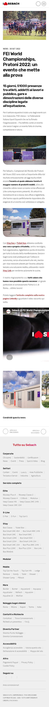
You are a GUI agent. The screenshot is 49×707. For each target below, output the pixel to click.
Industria (24, 475)
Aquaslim (29, 592)
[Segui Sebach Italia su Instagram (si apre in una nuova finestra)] (9, 677)
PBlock (21, 577)
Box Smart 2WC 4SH (11, 531)
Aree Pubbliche (36, 472)
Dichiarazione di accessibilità (15, 651)
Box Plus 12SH (25, 548)
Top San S (23, 516)
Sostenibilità (19, 457)
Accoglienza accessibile (13, 647)
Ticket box (21, 243)
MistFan (19, 595)
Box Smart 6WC (25, 534)
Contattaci (7, 618)
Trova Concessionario (24, 618)
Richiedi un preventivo (12, 621)
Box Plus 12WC (9, 548)
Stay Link (7, 270)
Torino (31, 607)
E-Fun (13, 516)
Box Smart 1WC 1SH (11, 544)
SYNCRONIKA (13, 700)
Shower (32, 574)
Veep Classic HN (10, 501)
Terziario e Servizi (10, 475)
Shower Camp (9, 577)
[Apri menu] (44, 3)
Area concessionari (11, 685)
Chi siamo (7, 457)
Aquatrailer (7, 592)
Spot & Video (32, 461)
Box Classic (7, 527)
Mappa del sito (36, 651)
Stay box (11, 243)
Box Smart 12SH (10, 541)
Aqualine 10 (8, 595)
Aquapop (37, 589)
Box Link (37, 548)
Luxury (24, 472)
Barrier (15, 589)
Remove (6, 574)
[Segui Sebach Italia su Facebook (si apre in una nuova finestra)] (4, 677)
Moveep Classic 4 (10, 498)
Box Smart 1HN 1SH (28, 541)
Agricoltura (35, 475)
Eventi (13, 461)
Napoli (23, 607)
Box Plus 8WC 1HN (31, 544)
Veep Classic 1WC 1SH (12, 505)
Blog (43, 461)
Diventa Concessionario (13, 636)
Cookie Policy (8, 665)
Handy (16, 574)
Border (6, 589)
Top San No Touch (10, 570)
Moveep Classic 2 (26, 494)
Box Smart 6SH (26, 538)
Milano (14, 607)
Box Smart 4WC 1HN (31, 531)
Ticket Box (19, 527)
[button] (43, 398)
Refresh (18, 592)
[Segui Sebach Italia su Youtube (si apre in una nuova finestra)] (14, 677)
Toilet (24, 574)
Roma (5, 607)
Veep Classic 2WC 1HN (29, 501)
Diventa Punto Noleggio (13, 633)
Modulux (34, 498)
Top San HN (27, 570)
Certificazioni (33, 457)
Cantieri (6, 472)
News (5, 461)
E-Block (24, 498)
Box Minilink (8, 551)
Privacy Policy (27, 662)
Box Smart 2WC (9, 534)
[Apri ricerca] (38, 3)
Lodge (37, 570)
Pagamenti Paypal (10, 662)
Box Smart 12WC (10, 538)
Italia (39, 607)
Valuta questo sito (33, 647)
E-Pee (5, 516)
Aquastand (25, 589)
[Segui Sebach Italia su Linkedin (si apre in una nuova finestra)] (20, 677)
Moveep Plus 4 (9, 494)
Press (21, 461)
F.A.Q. (27, 621)
